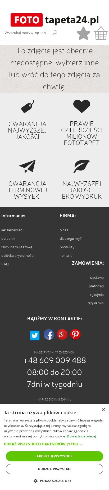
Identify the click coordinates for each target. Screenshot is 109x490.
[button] (54, 444)
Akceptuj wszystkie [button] (54, 456)
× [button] (103, 410)
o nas (64, 230)
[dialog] (54, 447)
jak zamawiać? (12, 230)
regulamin (96, 303)
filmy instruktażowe (16, 247)
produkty (67, 247)
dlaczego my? (71, 239)
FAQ (5, 264)
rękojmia (97, 295)
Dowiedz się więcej (81, 436)
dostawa (97, 278)
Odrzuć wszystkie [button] (54, 469)
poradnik (8, 239)
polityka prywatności (17, 256)
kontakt (66, 256)
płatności (96, 286)
